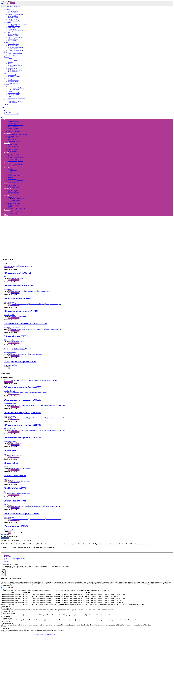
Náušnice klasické (13, 17)
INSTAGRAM (5, 534)
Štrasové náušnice (13, 16)
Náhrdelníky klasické (14, 26)
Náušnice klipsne (13, 19)
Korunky (10, 62)
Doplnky (6, 84)
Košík (3, 107)
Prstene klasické (12, 55)
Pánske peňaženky (13, 81)
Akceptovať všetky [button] (6, 568)
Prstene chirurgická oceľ (15, 53)
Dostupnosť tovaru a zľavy (12, 114)
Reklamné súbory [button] (6, 621)
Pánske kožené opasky (14, 101)
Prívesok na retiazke (13, 27)
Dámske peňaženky (13, 80)
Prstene (6, 52)
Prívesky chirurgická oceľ (15, 31)
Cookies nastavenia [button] (23, 568)
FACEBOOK (5, 538)
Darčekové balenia (13, 94)
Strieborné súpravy (13, 44)
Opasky (10, 86)
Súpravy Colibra (12, 49)
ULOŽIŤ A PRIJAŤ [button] (7, 631)
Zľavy (6, 104)
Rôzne (10, 96)
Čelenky (10, 58)
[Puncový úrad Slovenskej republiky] (45, 634)
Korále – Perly (12, 29)
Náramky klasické (13, 39)
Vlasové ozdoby (12, 68)
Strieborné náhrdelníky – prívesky (17, 24)
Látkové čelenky (12, 60)
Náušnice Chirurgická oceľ (15, 14)
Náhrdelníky (8, 22)
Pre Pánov (7, 99)
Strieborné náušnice (13, 11)
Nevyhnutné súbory (8, 587)
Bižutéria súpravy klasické (15, 50)
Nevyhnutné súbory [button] (6, 585)
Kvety (10, 63)
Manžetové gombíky (14, 93)
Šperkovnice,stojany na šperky (16, 98)
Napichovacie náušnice (14, 21)
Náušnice (7, 9)
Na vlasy (6, 57)
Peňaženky (7, 78)
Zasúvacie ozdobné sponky (16, 70)
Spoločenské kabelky (14, 76)
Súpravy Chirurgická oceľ (15, 47)
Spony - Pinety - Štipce (11, 365)
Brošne (10, 91)
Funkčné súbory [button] (5, 606)
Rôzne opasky (16, 89)
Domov (6, 555)
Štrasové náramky (13, 40)
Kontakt (6, 561)
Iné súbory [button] (4, 626)
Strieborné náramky (13, 34)
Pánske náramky (12, 102)
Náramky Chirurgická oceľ (15, 37)
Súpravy (6, 42)
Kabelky (6, 73)
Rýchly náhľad (8, 267)
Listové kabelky (12, 75)
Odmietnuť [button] (15, 568)
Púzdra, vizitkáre (13, 83)
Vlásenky (10, 67)
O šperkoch (7, 112)
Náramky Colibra (13, 35)
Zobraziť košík (5, 3)
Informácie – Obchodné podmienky (14, 558)
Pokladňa (12, 3)
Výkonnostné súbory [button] (7, 611)
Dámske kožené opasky (18, 88)
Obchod (6, 110)
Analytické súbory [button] (6, 616)
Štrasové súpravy (13, 45)
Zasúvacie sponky (13, 71)
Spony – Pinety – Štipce (15, 65)
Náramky (7, 32)
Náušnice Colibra (13, 13)
